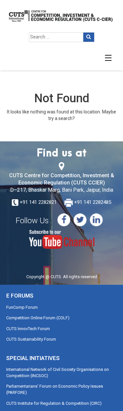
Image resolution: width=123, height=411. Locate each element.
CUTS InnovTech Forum (28, 328)
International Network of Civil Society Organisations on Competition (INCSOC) (57, 372)
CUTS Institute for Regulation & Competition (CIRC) (54, 403)
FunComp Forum (22, 307)
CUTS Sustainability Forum (31, 339)
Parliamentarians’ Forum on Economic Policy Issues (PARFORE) (54, 389)
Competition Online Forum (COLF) (38, 317)
